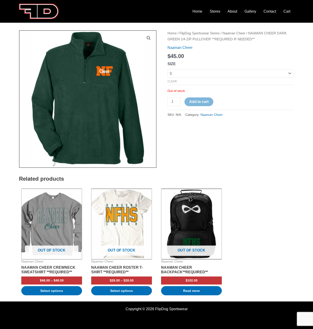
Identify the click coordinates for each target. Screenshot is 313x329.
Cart (286, 11)
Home (197, 11)
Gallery (250, 11)
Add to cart (199, 102)
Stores (215, 11)
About (232, 11)
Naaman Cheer (233, 33)
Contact (270, 11)
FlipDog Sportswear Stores (199, 33)
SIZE (171, 64)
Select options (51, 291)
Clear (172, 81)
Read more (191, 291)
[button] (149, 38)
